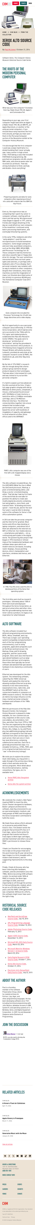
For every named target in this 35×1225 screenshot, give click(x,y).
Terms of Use (6, 1217)
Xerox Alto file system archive (19, 784)
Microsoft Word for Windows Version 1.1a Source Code (19, 949)
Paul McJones (10, 49)
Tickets (23, 3)
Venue (4, 1194)
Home (4, 32)
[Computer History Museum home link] (7, 4)
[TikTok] (26, 1156)
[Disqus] (17, 1055)
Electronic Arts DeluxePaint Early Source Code (18, 971)
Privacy (13, 1217)
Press (4, 1184)
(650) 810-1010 (6, 1171)
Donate (16, 3)
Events (20, 1184)
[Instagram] (21, 1156)
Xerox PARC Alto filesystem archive (18, 778)
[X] (13, 1156)
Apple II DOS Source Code (18, 935)
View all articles (7, 1144)
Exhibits (20, 1189)
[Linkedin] (30, 1156)
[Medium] (5, 1156)
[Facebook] (9, 1156)
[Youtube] (17, 1156)
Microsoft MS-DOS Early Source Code (20, 943)
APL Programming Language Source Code (19, 924)
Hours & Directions (9, 1164)
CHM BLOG (13, 32)
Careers (5, 1189)
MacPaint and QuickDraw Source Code (17, 917)
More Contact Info (8, 1175)
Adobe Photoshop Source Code (20, 929)
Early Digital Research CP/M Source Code (18, 958)
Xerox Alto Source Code (17, 963)
